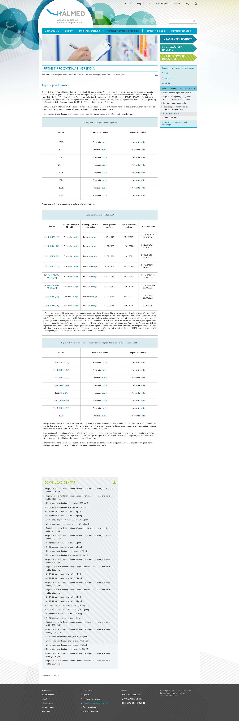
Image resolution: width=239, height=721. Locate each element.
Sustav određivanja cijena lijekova (177, 92)
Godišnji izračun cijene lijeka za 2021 (61, 543)
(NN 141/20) (64, 370)
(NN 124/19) (64, 362)
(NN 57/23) (54, 275)
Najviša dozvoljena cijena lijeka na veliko (93, 75)
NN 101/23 (51, 277)
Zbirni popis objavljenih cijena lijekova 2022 (64, 551)
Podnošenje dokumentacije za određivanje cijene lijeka (175, 108)
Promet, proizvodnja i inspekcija (123, 30)
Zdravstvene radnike (132, 699)
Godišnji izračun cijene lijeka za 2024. (61, 613)
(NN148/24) (64, 400)
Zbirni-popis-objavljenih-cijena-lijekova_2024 (65, 605)
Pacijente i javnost (131, 694)
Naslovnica (46, 75)
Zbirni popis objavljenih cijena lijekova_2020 (64, 503)
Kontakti (177, 3)
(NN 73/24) (54, 285)
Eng (187, 3)
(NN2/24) (64, 393)
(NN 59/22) (54, 266)
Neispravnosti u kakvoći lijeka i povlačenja (174, 123)
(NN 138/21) (64, 377)
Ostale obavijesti (170, 117)
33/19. (79, 102)
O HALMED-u (52, 30)
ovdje (104, 142)
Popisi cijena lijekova (118, 75)
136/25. (136, 97)
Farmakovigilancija (155, 30)
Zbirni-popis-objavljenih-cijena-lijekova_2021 (65, 520)
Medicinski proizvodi (89, 30)
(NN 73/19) (54, 237)
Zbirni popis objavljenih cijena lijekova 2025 (64, 636)
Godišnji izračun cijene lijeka (174, 103)
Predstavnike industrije (133, 703)
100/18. (128, 97)
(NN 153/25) (64, 408)
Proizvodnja (167, 78)
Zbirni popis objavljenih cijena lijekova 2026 (64, 645)
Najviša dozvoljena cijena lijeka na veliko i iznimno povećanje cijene (177, 97)
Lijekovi (69, 30)
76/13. (115, 97)
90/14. (121, 97)
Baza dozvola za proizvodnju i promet (177, 68)
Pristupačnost (129, 3)
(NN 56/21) (54, 256)
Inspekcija (166, 83)
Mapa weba (148, 3)
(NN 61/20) (54, 246)
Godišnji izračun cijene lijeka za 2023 (61, 597)
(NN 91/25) (54, 296)
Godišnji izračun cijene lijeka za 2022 (61, 574)
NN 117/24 (51, 288)
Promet (165, 73)
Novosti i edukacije (181, 30)
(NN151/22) (64, 385)
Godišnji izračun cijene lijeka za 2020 (61, 511)
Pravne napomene (163, 3)
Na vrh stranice (51, 675)
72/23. (86, 102)
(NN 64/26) (54, 305)
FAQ (139, 3)
